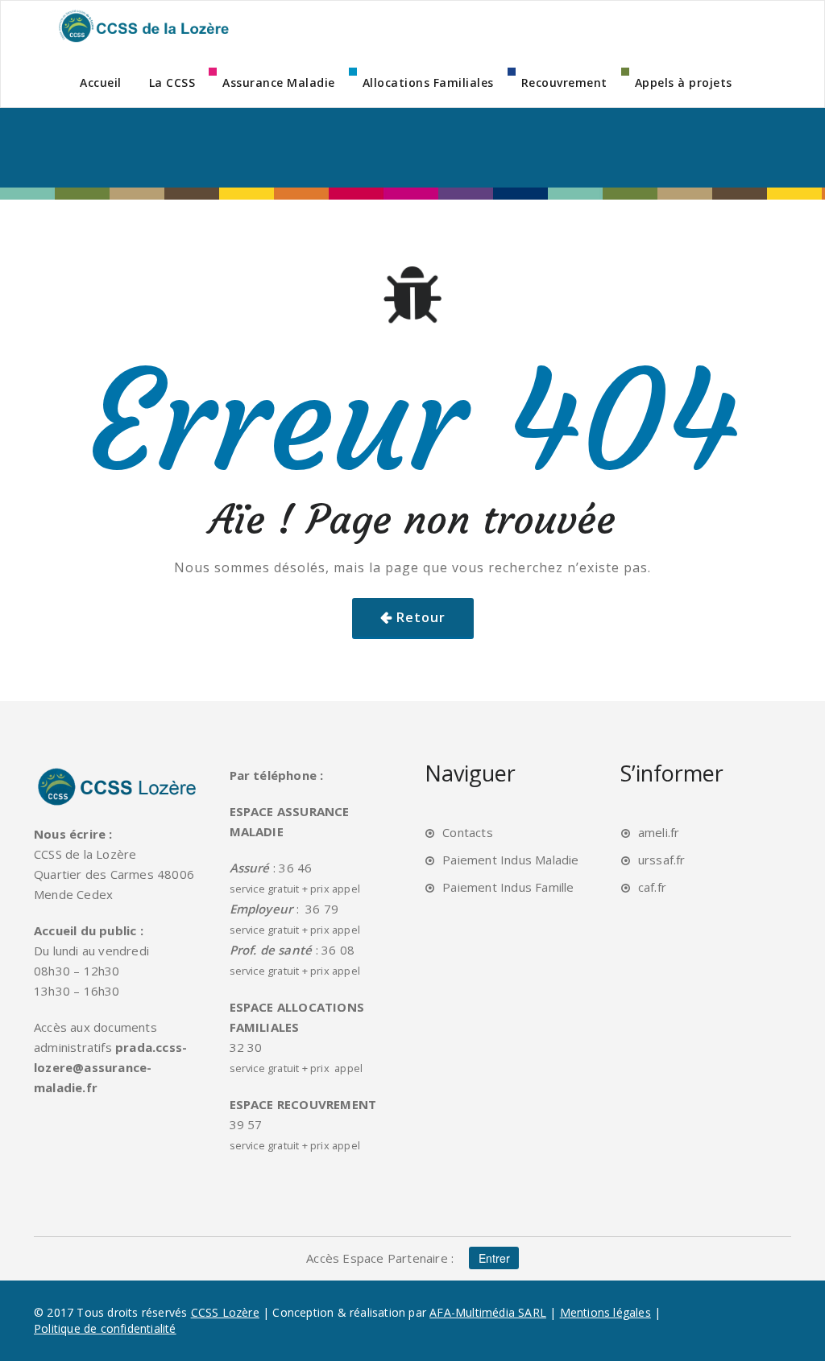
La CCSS (172, 82)
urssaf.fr (662, 860)
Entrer (494, 1258)
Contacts (467, 832)
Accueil (101, 82)
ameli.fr (659, 832)
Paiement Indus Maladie (510, 860)
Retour (421, 617)
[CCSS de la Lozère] (142, 26)
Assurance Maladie (278, 82)
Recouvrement (564, 82)
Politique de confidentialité (105, 1328)
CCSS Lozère (225, 1312)
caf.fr (652, 887)
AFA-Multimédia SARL (487, 1312)
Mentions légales (605, 1312)
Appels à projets (683, 82)
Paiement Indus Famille (508, 887)
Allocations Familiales (428, 82)
